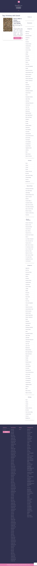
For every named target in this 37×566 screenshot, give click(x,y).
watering (27, 386)
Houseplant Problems (29, 333)
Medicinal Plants (28, 113)
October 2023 (13, 472)
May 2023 (12, 479)
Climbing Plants (28, 45)
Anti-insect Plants (29, 35)
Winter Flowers (28, 390)
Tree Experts (28, 139)
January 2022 (13, 503)
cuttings (27, 288)
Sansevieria (28, 127)
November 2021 (13, 506)
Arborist (27, 39)
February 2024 (13, 466)
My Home (27, 173)
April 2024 (12, 463)
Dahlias (27, 290)
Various (27, 165)
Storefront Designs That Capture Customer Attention (30, 196)
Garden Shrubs (28, 76)
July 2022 (12, 494)
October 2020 (13, 525)
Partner (27, 169)
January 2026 (13, 438)
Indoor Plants (28, 335)
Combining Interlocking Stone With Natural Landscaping (29, 190)
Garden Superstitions (29, 78)
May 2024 (12, 461)
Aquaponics (28, 37)
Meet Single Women (29, 115)
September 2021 (13, 509)
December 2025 (13, 439)
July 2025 (12, 445)
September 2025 (13, 444)
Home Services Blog (29, 175)
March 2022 (12, 500)
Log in (20, 429)
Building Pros (28, 181)
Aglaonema (27, 31)
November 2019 (13, 541)
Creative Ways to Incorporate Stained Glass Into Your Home (29, 202)
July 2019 (12, 547)
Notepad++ (27, 119)
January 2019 (13, 556)
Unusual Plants (28, 145)
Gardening (27, 84)
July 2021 (12, 512)
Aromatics (27, 41)
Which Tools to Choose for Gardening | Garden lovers (29, 247)
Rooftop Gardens (28, 125)
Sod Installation (28, 129)
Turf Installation (28, 141)
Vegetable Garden (29, 384)
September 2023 (13, 473)
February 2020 (13, 537)
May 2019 (12, 550)
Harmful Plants (28, 92)
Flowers (27, 62)
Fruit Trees (27, 64)
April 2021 (12, 516)
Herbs (27, 94)
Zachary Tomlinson (29, 222)
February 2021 (13, 519)
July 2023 (12, 476)
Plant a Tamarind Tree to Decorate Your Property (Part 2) (29, 241)
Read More (18, 38)
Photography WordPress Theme (12, 564)
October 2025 (13, 442)
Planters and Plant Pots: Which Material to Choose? (29, 251)
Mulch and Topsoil (29, 117)
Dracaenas (27, 292)
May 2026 (12, 432)
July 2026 (12, 429)
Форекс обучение (29, 392)
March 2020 (12, 535)
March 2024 (12, 464)
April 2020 (12, 534)
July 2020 (12, 529)
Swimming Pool (28, 133)
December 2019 (13, 540)
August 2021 (13, 510)
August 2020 (13, 528)
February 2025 (13, 448)
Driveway (27, 58)
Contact (27, 167)
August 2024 (13, 457)
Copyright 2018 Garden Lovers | (24, 564)
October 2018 (13, 560)
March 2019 (12, 553)
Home (27, 163)
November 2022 (13, 488)
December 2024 (13, 451)
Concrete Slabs (28, 286)
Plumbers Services (29, 171)
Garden (27, 68)
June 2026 (12, 430)
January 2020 (13, 538)
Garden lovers (18, 8)
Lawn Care (27, 343)
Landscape (27, 337)
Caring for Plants (28, 43)
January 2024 (13, 467)
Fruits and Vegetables (29, 66)
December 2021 (13, 504)
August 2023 (13, 475)
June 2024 (12, 460)
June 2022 (12, 495)
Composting (28, 284)
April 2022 (12, 498)
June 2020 (12, 531)
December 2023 (13, 469)
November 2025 (13, 441)
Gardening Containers (29, 90)
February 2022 (13, 501)
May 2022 (12, 497)
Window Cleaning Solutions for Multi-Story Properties (30, 212)
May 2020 (12, 532)
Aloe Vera (27, 33)
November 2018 (13, 559)
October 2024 (13, 454)
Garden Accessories (29, 70)
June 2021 (12, 513)
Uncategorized (28, 143)
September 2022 (13, 491)
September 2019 (13, 544)
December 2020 (13, 522)
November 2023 (13, 470)
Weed (26, 388)
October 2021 (13, 507)
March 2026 (12, 435)
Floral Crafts (28, 60)
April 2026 (12, 433)
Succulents (27, 131)
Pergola (27, 121)
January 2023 (13, 485)
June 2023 (12, 478)
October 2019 (13, 543)
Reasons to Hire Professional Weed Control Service (29, 226)
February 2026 (13, 436)
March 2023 (12, 482)
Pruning (27, 123)
